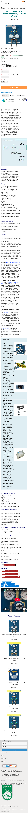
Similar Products (20, 95)
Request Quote (7, 92)
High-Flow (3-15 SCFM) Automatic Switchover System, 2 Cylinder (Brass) (14, 683)
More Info (3, 761)
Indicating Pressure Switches (13, 262)
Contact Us (3, 758)
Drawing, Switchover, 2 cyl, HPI (10, 573)
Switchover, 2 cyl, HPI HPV (12, 585)
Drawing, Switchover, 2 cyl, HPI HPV (11, 576)
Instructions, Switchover (9, 565)
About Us (3, 756)
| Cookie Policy (9, 811)
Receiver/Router (6, 328)
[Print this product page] (23, 99)
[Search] (5, 1)
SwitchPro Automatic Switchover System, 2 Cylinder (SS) (14, 635)
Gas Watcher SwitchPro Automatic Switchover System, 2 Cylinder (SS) (14, 731)
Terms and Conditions (5, 809)
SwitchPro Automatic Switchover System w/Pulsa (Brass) (14, 659)
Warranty (12, 95)
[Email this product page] (25, 99)
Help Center (3, 762)
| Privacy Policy (13, 809)
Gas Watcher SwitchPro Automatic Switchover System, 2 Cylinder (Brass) (14, 707)
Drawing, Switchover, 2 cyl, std (10, 570)
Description (5, 95)
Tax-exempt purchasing (6, 759)
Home (2, 755)
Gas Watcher (7, 312)
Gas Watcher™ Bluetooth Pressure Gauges (7, 432)
